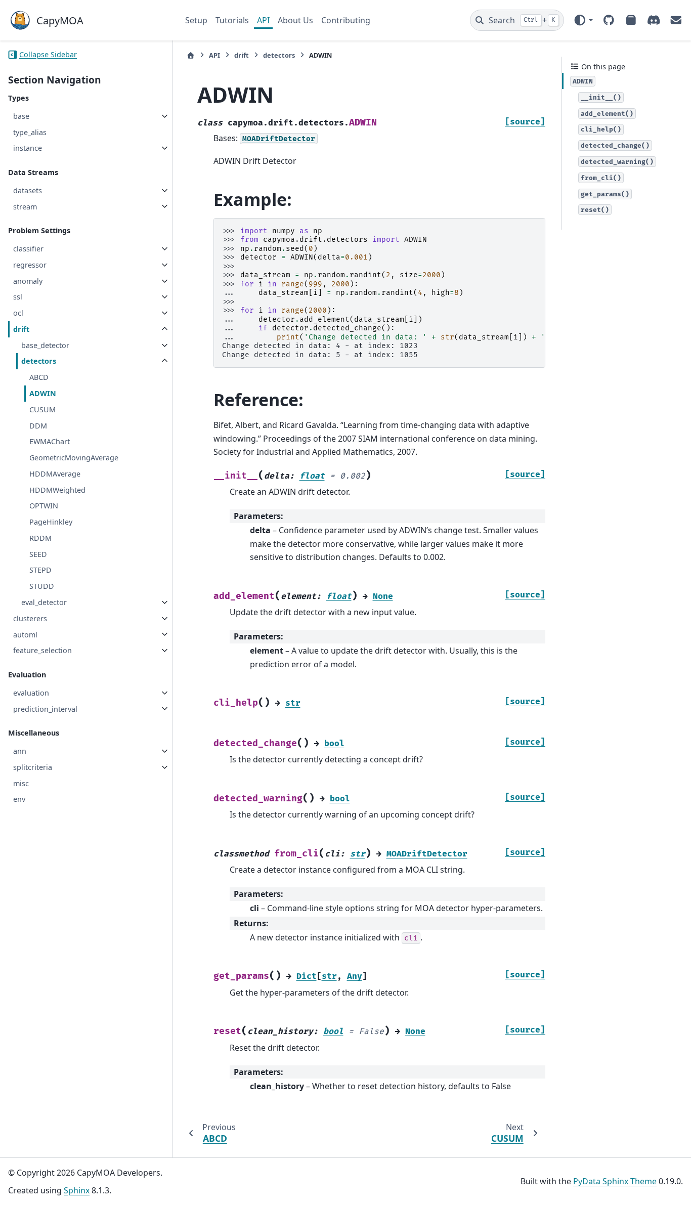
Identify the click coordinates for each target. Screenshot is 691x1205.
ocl (18, 313)
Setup (196, 20)
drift (21, 329)
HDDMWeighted (57, 490)
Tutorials (232, 20)
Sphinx (77, 1190)
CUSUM (42, 409)
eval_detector (44, 602)
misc (21, 783)
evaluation (31, 693)
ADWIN (42, 393)
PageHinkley (50, 522)
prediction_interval (45, 708)
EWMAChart (49, 441)
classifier (28, 248)
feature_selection (42, 650)
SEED (38, 554)
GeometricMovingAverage (73, 457)
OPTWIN (43, 505)
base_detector (45, 345)
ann (19, 751)
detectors (38, 361)
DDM (38, 425)
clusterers (30, 618)
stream (25, 206)
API (263, 20)
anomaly (27, 281)
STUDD (41, 586)
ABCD (39, 377)
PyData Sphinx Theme (615, 1181)
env (19, 799)
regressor (30, 265)
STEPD (40, 570)
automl (25, 634)
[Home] (191, 55)
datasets (27, 190)
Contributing (345, 20)
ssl (17, 297)
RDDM (40, 538)
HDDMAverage (54, 474)
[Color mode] (583, 20)
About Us (295, 20)
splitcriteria (32, 767)
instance (27, 148)
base (21, 116)
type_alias (30, 132)
